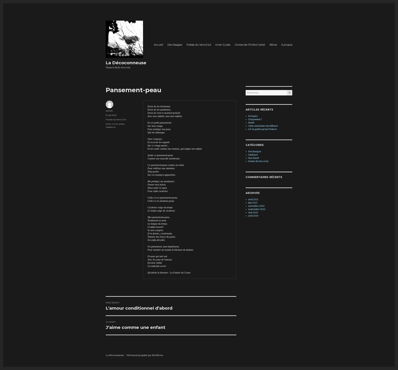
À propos (286, 44)
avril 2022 (253, 199)
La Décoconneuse (126, 62)
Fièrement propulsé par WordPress (145, 355)
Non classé (253, 158)
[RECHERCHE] (289, 92)
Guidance (253, 154)
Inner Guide (222, 44)
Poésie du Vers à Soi (199, 44)
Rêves (273, 44)
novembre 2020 (256, 206)
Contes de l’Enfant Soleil (250, 44)
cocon (115, 124)
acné (108, 124)
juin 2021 (252, 202)
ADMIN (109, 111)
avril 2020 (253, 215)
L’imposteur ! (254, 119)
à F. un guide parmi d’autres (262, 129)
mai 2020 (253, 212)
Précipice (253, 116)
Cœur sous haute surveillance (263, 126)
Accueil (158, 44)
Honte (251, 122)
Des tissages (174, 44)
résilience (111, 127)
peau (122, 124)
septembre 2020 (256, 209)
